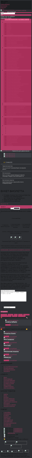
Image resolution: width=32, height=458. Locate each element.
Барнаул (3, 7)
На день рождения (10, 423)
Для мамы (7, 418)
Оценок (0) (13, 250)
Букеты (7, 48)
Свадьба (14, 316)
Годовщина (21, 316)
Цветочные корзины (10, 401)
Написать (11, 433)
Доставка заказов (12, 137)
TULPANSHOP (9, 22)
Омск (2, 9)
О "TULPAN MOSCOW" (11, 366)
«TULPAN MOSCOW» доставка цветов (17, 19)
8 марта (6, 415)
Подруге (10, 314)
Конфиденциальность (14, 136)
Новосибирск (5, 4)
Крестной (26, 314)
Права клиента (12, 140)
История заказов (9, 382)
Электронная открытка (11, 351)
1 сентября (7, 412)
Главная (3, 148)
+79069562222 (17, 428)
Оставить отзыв (9, 383)
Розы (7, 36)
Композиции (9, 105)
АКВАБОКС (7, 357)
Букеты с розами (9, 400)
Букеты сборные (18, 148)
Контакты (10, 145)
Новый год (7, 417)
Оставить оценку (6, 205)
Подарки (8, 116)
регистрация (11, 12)
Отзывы (9, 143)
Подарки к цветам (10, 404)
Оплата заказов (12, 139)
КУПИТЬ (8, 325)
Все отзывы (7, 385)
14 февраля (7, 414)
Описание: (5, 250)
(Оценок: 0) (4, 204)
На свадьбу (7, 424)
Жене (16, 314)
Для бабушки (8, 421)
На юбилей (7, 426)
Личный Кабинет (9, 380)
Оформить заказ (6, 18)
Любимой (4, 314)
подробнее (14, 325)
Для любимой (8, 420)
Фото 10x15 (7, 345)
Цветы (7, 103)
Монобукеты (9, 70)
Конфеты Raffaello (11, 322)
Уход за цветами (12, 142)
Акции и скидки (9, 406)
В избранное (24, 208)
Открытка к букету (10, 333)
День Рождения (6, 316)
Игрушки (7, 403)
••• (5, 134)
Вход (2, 12)
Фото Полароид (9, 339)
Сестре (20, 314)
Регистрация (8, 379)
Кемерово (4, 6)
